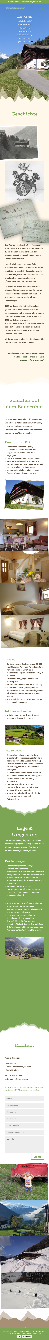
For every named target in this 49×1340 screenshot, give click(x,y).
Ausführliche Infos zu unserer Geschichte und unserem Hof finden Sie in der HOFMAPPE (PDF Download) (26, 357)
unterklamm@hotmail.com (16, 1079)
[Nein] (46, 1334)
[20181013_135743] (24, 958)
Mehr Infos (27, 1336)
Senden (38, 1156)
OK (19, 1336)
